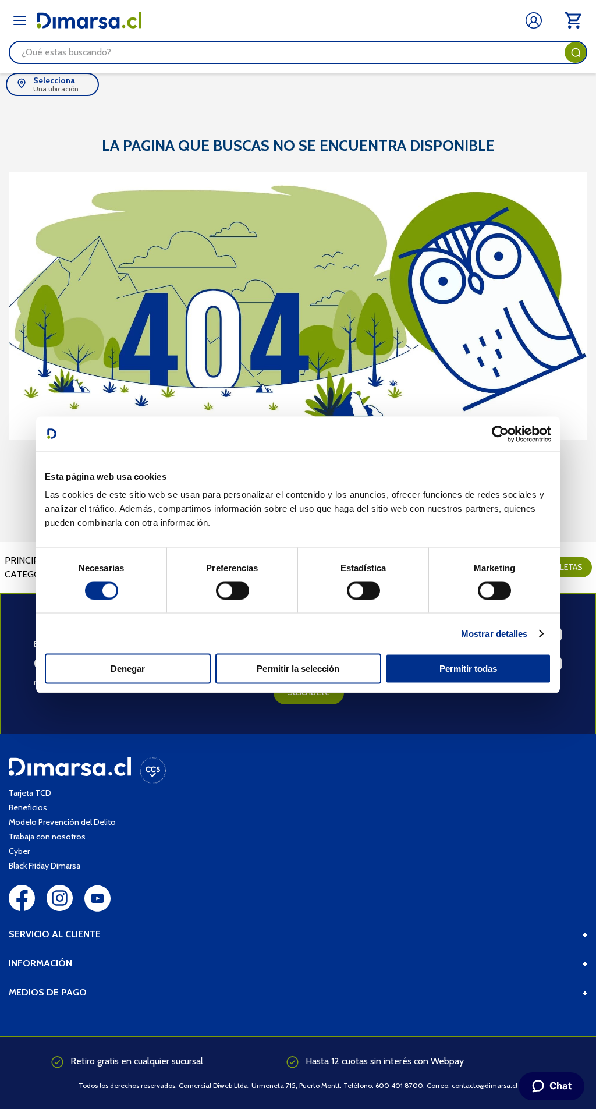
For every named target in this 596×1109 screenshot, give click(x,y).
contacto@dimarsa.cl (484, 1085)
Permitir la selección (298, 669)
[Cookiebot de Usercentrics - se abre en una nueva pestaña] (500, 433)
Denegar (128, 669)
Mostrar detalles (494, 633)
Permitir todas (468, 669)
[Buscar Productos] (575, 52)
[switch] (232, 590)
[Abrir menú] (20, 20)
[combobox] (298, 52)
